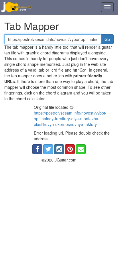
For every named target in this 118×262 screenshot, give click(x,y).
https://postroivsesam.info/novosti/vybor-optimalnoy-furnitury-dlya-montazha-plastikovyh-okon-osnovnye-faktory (70, 118)
